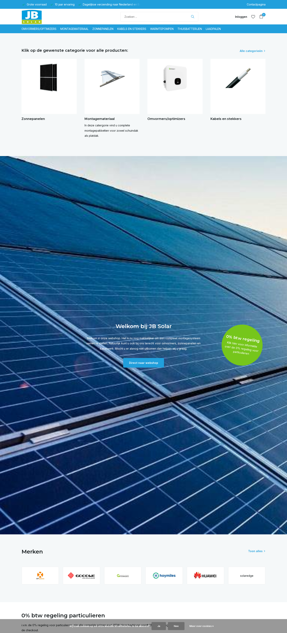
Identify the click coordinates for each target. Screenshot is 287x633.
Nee (176, 626)
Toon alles (255, 551)
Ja (158, 626)
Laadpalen (213, 28)
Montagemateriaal (74, 28)
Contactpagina (256, 4)
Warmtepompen (162, 28)
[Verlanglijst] (253, 16)
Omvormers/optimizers (38, 28)
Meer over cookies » (201, 626)
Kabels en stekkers (131, 28)
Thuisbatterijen (189, 28)
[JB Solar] (36, 16)
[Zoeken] (192, 17)
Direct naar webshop (143, 362)
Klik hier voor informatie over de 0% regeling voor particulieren (242, 348)
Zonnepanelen (102, 28)
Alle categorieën (251, 51)
